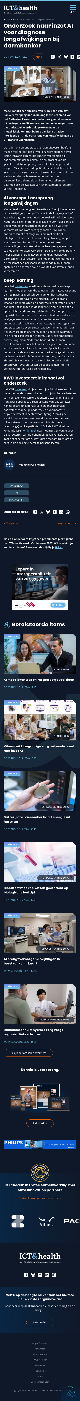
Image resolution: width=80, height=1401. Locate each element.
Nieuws (12, 19)
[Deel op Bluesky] (66, 57)
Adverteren (40, 1348)
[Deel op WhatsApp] (68, 512)
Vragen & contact (40, 1343)
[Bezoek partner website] (39, 1221)
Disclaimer (40, 1365)
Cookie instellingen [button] (40, 1381)
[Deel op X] (59, 57)
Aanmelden (40, 1322)
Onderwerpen (40, 1354)
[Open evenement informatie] (70, 1391)
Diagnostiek (16, 499)
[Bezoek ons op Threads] (26, 1275)
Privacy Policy (40, 1359)
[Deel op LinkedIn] (61, 512)
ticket (59, 547)
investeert (21, 389)
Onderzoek (16, 485)
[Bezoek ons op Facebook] (40, 1275)
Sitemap (40, 1370)
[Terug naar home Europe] (20, 9)
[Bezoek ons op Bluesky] (33, 1275)
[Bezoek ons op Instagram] (54, 1275)
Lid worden (40, 1123)
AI (17, 492)
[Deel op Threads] (53, 57)
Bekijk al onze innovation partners (40, 1198)
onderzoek (21, 286)
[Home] (5, 19)
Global (40, 1376)
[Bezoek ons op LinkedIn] (47, 1275)
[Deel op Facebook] (72, 57)
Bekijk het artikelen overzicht (28, 1053)
